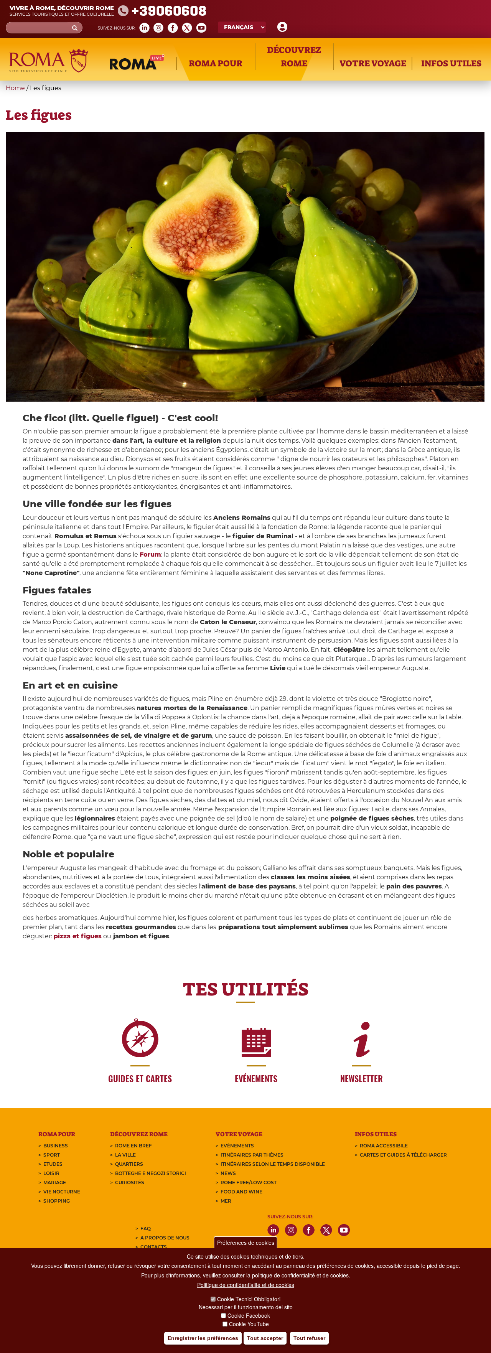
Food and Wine (241, 1192)
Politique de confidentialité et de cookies (245, 1285)
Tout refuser (309, 1338)
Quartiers (129, 1164)
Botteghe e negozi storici (150, 1173)
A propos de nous (164, 1238)
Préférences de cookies (245, 1242)
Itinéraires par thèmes (252, 1155)
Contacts (153, 1247)
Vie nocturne (61, 1192)
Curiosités (129, 1182)
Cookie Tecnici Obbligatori (248, 1299)
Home (15, 88)
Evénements (237, 1146)
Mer (226, 1201)
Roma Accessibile (384, 1146)
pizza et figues (78, 936)
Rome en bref (133, 1146)
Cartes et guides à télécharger (403, 1155)
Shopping (56, 1201)
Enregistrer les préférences (203, 1338)
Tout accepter (265, 1338)
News (228, 1173)
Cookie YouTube (249, 1324)
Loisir (51, 1173)
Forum (150, 554)
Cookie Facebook (248, 1315)
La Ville (125, 1155)
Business (55, 1146)
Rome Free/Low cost (249, 1182)
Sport (51, 1155)
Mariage (54, 1182)
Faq (145, 1228)
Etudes (53, 1164)
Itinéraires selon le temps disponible (273, 1164)
